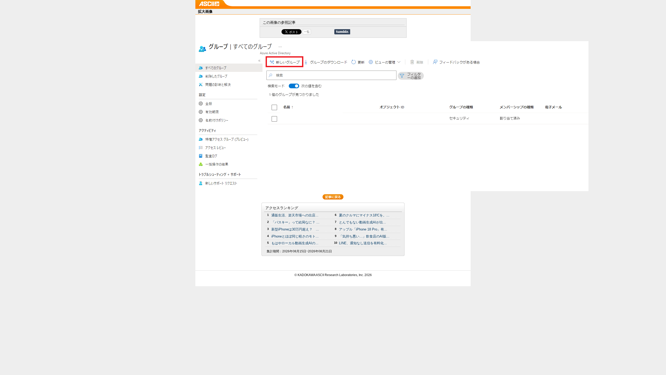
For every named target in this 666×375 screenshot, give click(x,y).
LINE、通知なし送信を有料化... (363, 243)
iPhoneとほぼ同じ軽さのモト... (295, 236)
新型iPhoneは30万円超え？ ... (295, 229)
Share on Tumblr (342, 31)
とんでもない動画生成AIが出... (362, 222)
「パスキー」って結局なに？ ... (295, 222)
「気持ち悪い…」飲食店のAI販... (364, 236)
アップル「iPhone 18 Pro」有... (363, 229)
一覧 (307, 31)
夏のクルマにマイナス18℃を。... (364, 215)
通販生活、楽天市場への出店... (294, 215)
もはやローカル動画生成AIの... (294, 243)
